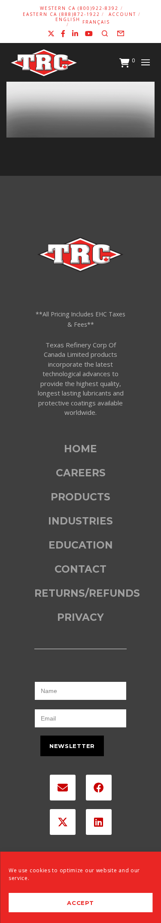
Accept (80, 902)
